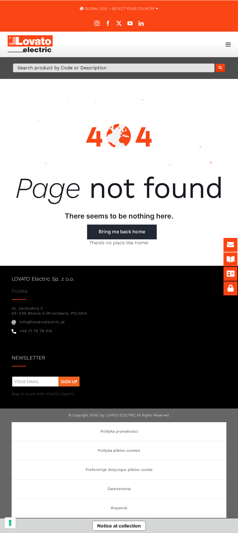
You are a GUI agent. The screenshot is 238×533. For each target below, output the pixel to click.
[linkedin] (141, 23)
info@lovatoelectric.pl (42, 322)
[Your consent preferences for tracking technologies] (10, 522)
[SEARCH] (220, 68)
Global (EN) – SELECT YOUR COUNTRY (120, 8)
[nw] (46, 377)
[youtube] (130, 23)
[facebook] (108, 23)
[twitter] (119, 23)
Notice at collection (119, 526)
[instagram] (97, 23)
